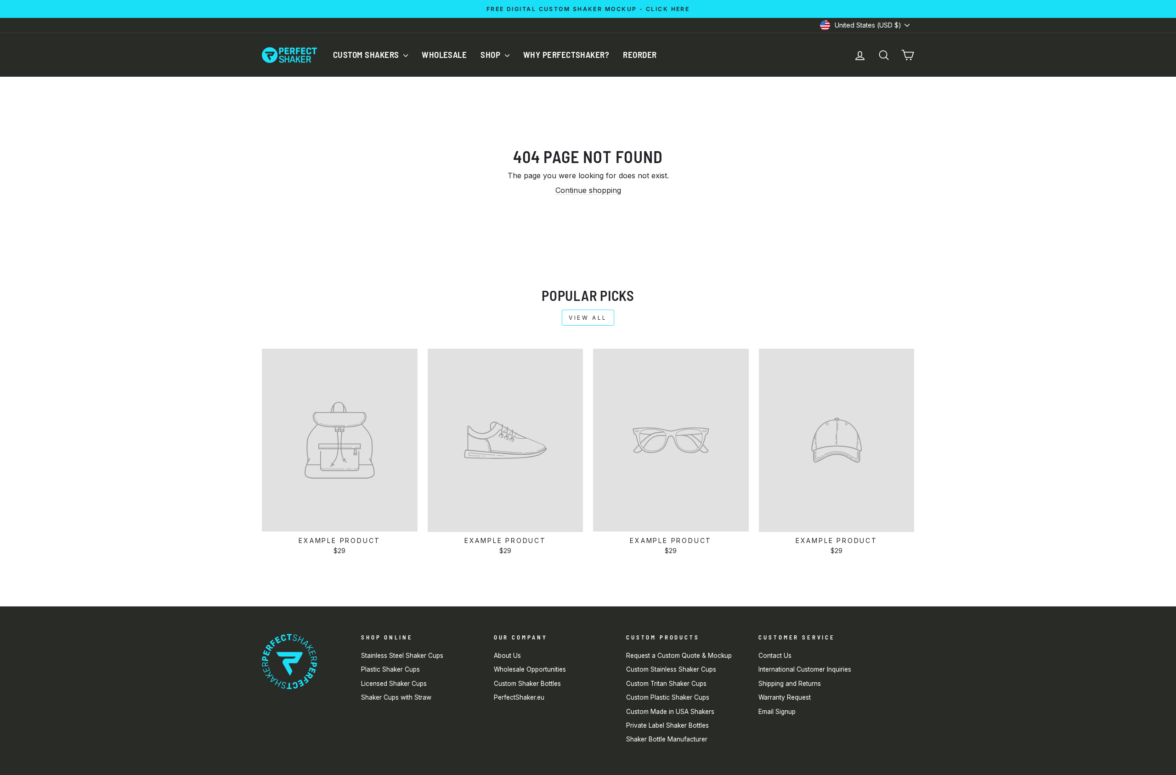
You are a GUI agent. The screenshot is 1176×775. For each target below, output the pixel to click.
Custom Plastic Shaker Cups (667, 697)
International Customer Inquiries (804, 669)
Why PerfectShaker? (566, 54)
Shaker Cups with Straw (396, 697)
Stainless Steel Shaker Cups (402, 655)
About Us (507, 655)
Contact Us (775, 655)
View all (588, 317)
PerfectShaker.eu (519, 697)
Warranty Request (784, 697)
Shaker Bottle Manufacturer (666, 739)
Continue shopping (588, 190)
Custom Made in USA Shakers (670, 711)
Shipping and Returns (789, 683)
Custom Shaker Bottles (527, 683)
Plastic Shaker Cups (390, 669)
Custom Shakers (367, 54)
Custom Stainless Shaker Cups (671, 669)
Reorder (639, 54)
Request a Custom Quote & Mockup (679, 655)
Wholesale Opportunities (530, 669)
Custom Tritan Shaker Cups (666, 683)
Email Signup (777, 711)
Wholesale (444, 54)
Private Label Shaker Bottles (667, 725)
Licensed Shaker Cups (394, 683)
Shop (491, 54)
